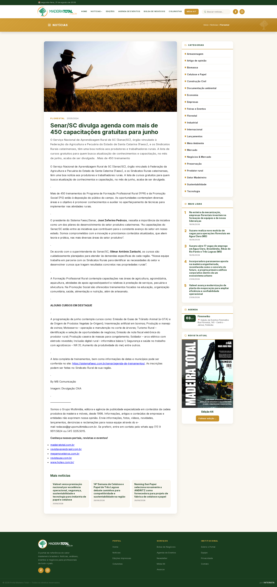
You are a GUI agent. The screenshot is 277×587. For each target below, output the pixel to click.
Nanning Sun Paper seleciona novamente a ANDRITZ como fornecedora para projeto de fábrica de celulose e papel (151, 492)
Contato (205, 564)
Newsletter (162, 558)
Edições (110, 11)
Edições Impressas (122, 558)
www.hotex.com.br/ (62, 462)
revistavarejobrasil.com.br (66, 449)
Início (206, 25)
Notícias (96, 11)
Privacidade (207, 558)
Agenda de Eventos (129, 11)
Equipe (204, 552)
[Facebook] (235, 11)
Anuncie (161, 569)
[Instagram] (242, 11)
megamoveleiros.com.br (65, 453)
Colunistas (175, 11)
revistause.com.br (61, 458)
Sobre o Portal (208, 547)
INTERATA (269, 583)
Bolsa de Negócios (154, 11)
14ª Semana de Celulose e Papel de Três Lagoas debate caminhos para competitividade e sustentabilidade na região (109, 492)
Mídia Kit (191, 12)
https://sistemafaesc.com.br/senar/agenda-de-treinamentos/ (108, 363)
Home (84, 11)
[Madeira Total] (57, 12)
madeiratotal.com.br (62, 444)
